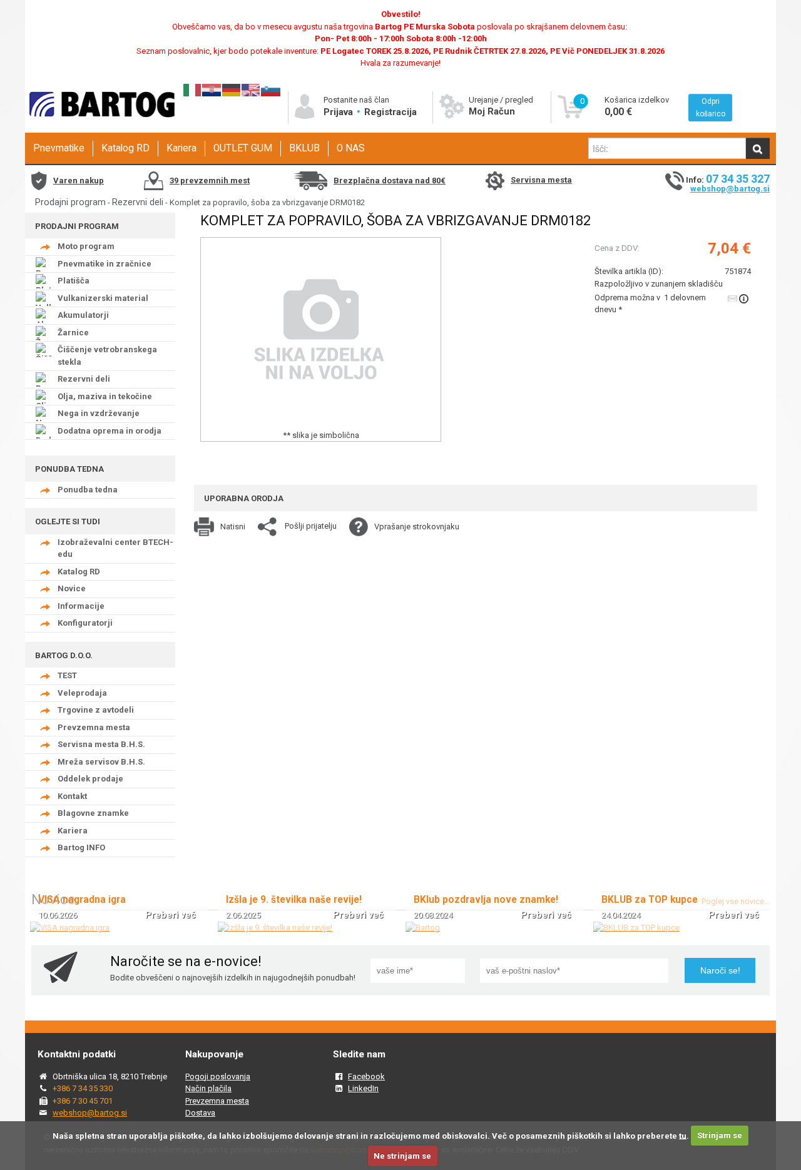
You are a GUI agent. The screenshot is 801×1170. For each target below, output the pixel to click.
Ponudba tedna (88, 489)
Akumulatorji (83, 315)
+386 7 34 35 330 (83, 1088)
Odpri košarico (710, 107)
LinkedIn (363, 1088)
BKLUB (304, 148)
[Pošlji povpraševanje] (739, 298)
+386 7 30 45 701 (83, 1101)
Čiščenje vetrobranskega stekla (107, 356)
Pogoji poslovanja (217, 1076)
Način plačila (208, 1088)
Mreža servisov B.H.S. (101, 761)
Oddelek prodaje (90, 778)
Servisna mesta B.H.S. (101, 744)
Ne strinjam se (402, 1156)
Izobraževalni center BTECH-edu (115, 548)
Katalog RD (125, 148)
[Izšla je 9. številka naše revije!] (275, 927)
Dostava (200, 1112)
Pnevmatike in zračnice (104, 263)
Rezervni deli (137, 202)
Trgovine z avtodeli (96, 710)
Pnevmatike (58, 148)
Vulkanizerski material (103, 298)
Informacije (81, 606)
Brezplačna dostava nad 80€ (390, 180)
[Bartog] (423, 927)
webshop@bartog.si (730, 188)
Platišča (73, 280)
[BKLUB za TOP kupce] (636, 927)
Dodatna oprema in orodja (109, 430)
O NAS (351, 148)
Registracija (390, 112)
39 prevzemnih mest (210, 180)
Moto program (86, 246)
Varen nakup (78, 180)
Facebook (366, 1076)
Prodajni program (70, 202)
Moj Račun (492, 111)
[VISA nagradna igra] (70, 927)
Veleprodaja (82, 693)
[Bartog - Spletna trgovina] (100, 128)
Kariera (181, 148)
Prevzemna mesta (94, 727)
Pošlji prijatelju (311, 526)
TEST (67, 675)
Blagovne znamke (93, 813)
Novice (72, 588)
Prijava (339, 112)
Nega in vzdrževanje (99, 413)
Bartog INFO (81, 847)
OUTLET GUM (242, 148)
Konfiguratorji (85, 623)
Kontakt (72, 796)
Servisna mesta (541, 180)
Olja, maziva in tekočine (105, 396)
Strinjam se (719, 1135)
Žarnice (73, 332)
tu (682, 1135)
